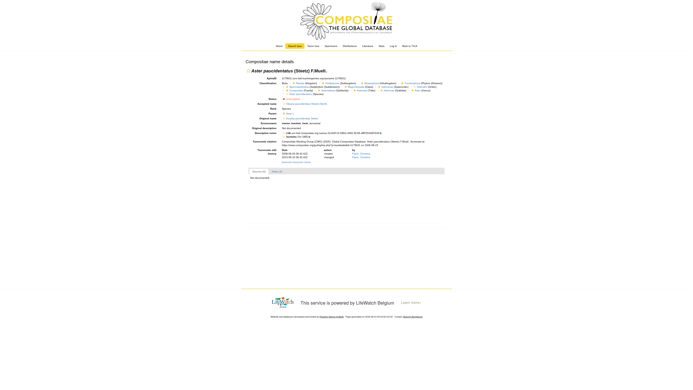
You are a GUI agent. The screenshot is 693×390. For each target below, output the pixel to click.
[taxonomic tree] (290, 162)
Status (272, 99)
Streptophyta (371, 83)
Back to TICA (409, 46)
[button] (248, 71)
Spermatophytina (299, 86)
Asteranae (387, 86)
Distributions (350, 46)
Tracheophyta (412, 83)
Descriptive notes (265, 133)
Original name (267, 118)
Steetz (302, 118)
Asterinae (388, 90)
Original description (264, 128)
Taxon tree (313, 46)
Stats (381, 46)
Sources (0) (259, 171)
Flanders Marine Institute (332, 317)
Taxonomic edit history (267, 152)
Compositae (296, 90)
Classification (268, 83)
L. (290, 113)
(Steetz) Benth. (307, 103)
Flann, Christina (361, 153)
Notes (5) (277, 171)
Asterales (422, 86)
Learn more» (411, 302)
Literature (367, 46)
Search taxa (295, 46)
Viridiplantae (332, 83)
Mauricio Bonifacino (413, 317)
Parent (272, 113)
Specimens (331, 46)
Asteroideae (328, 90)
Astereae (362, 90)
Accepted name (266, 103)
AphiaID (271, 78)
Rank (273, 108)
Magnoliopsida (356, 86)
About (279, 46)
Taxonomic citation (264, 141)
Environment (268, 123)
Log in (393, 46)
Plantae (300, 83)
